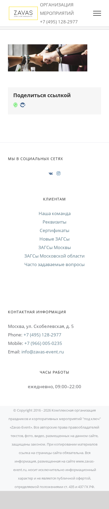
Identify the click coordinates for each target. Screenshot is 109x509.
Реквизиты (54, 222)
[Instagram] (58, 173)
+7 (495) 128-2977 (42, 335)
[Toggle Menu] (97, 13)
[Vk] (51, 173)
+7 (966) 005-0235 (43, 343)
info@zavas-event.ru (42, 352)
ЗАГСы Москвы (54, 247)
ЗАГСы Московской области (54, 256)
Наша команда (55, 213)
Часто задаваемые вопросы (54, 264)
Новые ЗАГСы (54, 239)
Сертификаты (54, 230)
